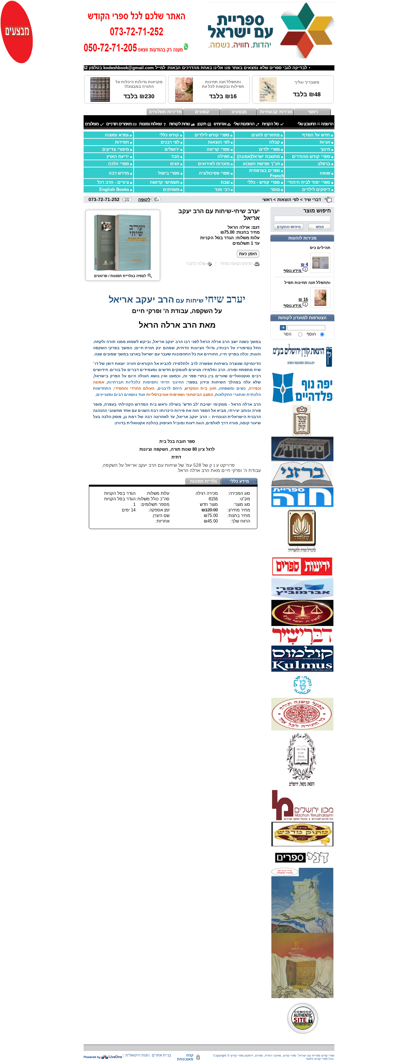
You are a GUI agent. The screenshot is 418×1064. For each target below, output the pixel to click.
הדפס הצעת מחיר (236, 263)
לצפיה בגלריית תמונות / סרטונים (120, 276)
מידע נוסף (292, 270)
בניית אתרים (161, 1055)
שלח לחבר (196, 263)
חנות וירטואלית (137, 1055)
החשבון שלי (306, 123)
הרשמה (327, 123)
